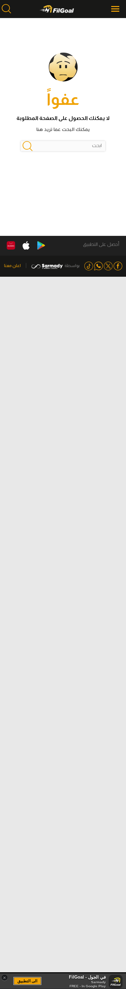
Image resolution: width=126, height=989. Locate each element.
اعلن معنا (12, 265)
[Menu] (116, 9)
